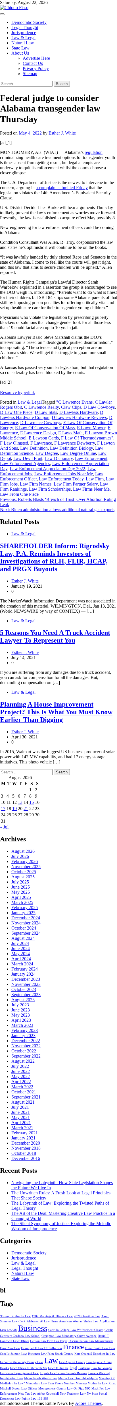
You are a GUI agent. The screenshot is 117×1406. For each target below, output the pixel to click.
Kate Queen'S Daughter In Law (94, 1353)
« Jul (4, 827)
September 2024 (26, 933)
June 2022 (20, 1071)
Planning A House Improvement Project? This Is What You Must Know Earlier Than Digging (56, 712)
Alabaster (33, 1321)
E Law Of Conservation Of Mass (45, 427)
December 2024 (25, 917)
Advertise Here (36, 58)
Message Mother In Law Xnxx (96, 1383)
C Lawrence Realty (41, 407)
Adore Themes (88, 1403)
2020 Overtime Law (87, 1316)
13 (20, 802)
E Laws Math (70, 432)
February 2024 (24, 969)
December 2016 (25, 1158)
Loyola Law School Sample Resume (63, 1373)
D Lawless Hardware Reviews (79, 417)
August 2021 (23, 1102)
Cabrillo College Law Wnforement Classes (75, 1329)
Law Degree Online (78, 453)
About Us (20, 53)
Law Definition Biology (71, 448)
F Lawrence (41, 443)
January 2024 (23, 974)
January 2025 (23, 912)
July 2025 (20, 881)
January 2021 (23, 1137)
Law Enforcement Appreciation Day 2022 (47, 468)
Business (32, 1328)
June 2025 (20, 887)
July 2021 (20, 1107)
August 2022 (23, 1061)
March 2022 (22, 1086)
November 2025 (26, 866)
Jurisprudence (23, 32)
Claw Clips (71, 407)
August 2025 (23, 876)
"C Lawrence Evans (74, 402)
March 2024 (22, 963)
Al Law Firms (49, 1321)
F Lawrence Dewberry (74, 443)
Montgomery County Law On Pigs (61, 1388)
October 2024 (23, 928)
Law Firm (95, 478)
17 (3, 808)
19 (14, 808)
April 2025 (21, 897)
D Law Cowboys (99, 407)
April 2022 (21, 1081)
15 (31, 802)
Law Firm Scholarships (50, 489)
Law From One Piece (19, 494)
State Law (20, 48)
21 (26, 808)
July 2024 (20, 943)
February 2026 (24, 861)
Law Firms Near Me (91, 489)
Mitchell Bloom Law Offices (18, 1388)
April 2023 (21, 1020)
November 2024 (26, 922)
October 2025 (23, 871)
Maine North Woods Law (40, 1378)
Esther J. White (62, 133)
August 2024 (23, 938)
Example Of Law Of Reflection (41, 1348)
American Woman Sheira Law (78, 1321)
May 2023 (20, 1015)
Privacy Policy (36, 68)
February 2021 (24, 1132)
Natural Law (22, 42)
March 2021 (22, 1127)
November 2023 (26, 984)
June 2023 (20, 1009)
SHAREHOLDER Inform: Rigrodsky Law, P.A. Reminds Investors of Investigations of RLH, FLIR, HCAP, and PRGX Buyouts (54, 557)
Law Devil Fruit (27, 458)
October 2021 (23, 1091)
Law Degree (46, 453)
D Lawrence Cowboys (40, 422)
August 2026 (23, 851)
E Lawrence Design (38, 432)
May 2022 (20, 1076)
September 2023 (26, 994)
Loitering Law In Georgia (95, 1368)
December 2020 (25, 1143)
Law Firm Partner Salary (76, 484)
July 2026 (20, 856)
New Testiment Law (73, 1393)
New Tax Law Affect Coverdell (38, 1393)
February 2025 (24, 907)
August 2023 (23, 999)
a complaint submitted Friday (62, 187)
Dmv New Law (10, 1348)
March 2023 (22, 1025)
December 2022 (25, 1040)
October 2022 (23, 1050)
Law (51, 1360)
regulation (94, 152)
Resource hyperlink (17, 392)
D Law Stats (46, 412)
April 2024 (21, 958)
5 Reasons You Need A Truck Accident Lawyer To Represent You (55, 636)
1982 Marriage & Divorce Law (52, 1316)
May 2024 (20, 953)
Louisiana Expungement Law (19, 1373)
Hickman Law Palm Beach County (50, 1353)
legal (73, 1367)
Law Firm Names (35, 484)
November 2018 (26, 1148)
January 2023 (23, 1035)
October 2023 (23, 989)
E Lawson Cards (44, 437)
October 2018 (23, 1153)
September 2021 (26, 1097)
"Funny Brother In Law (15, 1316)
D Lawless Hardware (78, 412)
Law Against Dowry (72, 1362)
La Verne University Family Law (21, 1362)
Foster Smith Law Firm (100, 1348)
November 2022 (26, 1045)
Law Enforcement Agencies (25, 463)
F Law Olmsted (14, 443)
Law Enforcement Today (61, 478)
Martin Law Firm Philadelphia (78, 1378)
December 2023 (25, 979)
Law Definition (34, 448)
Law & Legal (23, 37)
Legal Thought (24, 27)
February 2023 (24, 1030)
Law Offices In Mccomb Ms (28, 1368)
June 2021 (20, 1112)
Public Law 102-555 (35, 1398)
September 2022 (26, 1056)
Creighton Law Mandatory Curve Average (69, 1335)
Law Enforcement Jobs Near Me (63, 473)
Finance (73, 1347)
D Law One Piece (16, 412)
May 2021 (20, 1117)
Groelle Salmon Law (13, 1353)
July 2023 (20, 1004)
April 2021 (21, 1122)
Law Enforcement (91, 458)
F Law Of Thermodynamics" (87, 437)
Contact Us (33, 63)
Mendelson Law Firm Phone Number (50, 1383)
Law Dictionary (59, 458)
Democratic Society (29, 22)
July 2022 (20, 1066)
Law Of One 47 (58, 1368)
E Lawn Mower (91, 427)
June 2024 (20, 948)
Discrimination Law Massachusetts (90, 1341)
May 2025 (20, 892)
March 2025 (22, 902)
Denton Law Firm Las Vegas (48, 1341)
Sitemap (30, 73)
